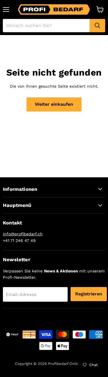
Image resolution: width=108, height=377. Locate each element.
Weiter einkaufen (54, 104)
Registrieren (88, 294)
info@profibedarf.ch (23, 234)
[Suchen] (97, 25)
